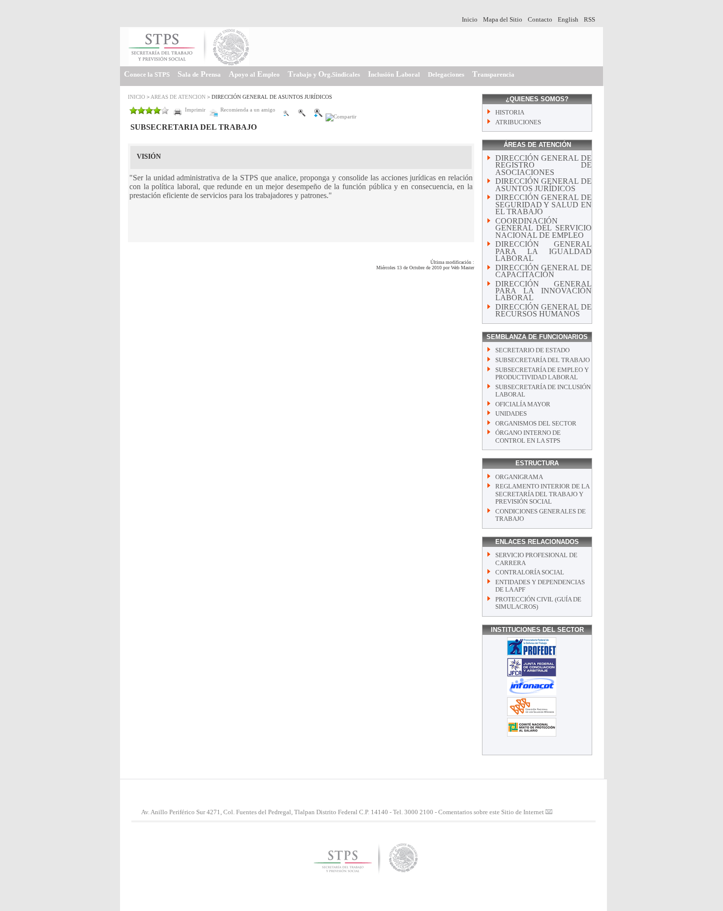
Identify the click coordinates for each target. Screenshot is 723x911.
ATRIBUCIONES (518, 122)
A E (254, 74)
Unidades (511, 413)
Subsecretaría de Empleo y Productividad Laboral (542, 374)
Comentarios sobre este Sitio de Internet (491, 812)
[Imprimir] (189, 116)
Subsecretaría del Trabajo (542, 360)
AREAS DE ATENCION (178, 97)
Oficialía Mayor (522, 404)
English (568, 19)
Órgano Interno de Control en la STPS (528, 436)
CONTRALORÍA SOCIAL (529, 572)
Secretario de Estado (532, 350)
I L (394, 74)
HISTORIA (509, 112)
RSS (589, 19)
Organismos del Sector (535, 423)
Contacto (540, 19)
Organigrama (519, 477)
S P (199, 74)
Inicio (470, 19)
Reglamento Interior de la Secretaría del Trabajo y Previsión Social (542, 494)
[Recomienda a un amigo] (242, 116)
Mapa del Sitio (502, 19)
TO (324, 74)
